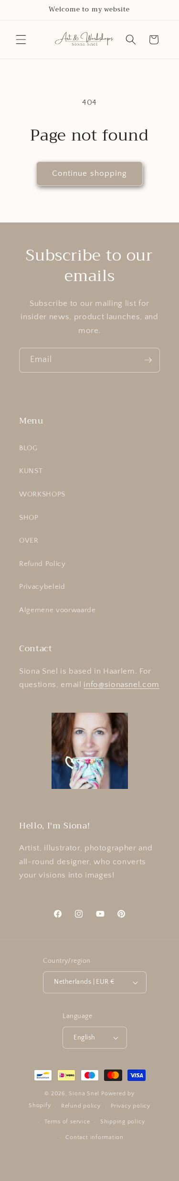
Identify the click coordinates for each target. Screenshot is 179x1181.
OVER (29, 540)
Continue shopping (89, 173)
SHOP (29, 518)
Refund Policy (42, 564)
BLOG (28, 448)
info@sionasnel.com (121, 684)
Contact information (94, 1137)
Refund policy (81, 1106)
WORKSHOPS (42, 494)
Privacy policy (130, 1106)
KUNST (30, 471)
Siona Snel (84, 1093)
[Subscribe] (148, 360)
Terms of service (67, 1122)
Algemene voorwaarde (57, 610)
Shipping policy (122, 1122)
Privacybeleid (42, 587)
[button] (21, 39)
